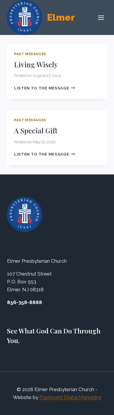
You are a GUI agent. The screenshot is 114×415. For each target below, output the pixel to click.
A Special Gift (35, 130)
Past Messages (30, 54)
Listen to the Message (44, 88)
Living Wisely (36, 64)
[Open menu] (101, 17)
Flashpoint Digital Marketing (70, 397)
